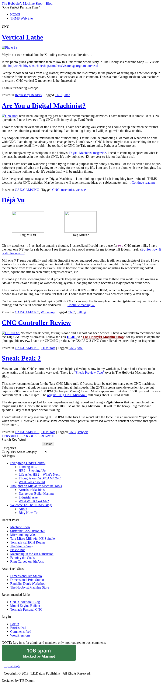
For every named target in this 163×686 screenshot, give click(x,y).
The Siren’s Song (21, 546)
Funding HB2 (28, 467)
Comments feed (20, 631)
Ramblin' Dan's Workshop (27, 583)
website (81, 190)
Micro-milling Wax (23, 535)
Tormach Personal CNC (26, 609)
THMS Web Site (21, 18)
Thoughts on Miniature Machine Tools (36, 486)
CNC (58, 95)
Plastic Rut (17, 550)
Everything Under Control (27, 463)
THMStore (48, 348)
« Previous (9, 436)
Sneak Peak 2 (21, 358)
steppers (82, 432)
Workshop (48, 312)
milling (81, 312)
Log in (14, 624)
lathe (67, 95)
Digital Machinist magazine (87, 153)
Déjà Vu (13, 200)
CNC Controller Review (36, 322)
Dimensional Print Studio (27, 580)
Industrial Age (28, 497)
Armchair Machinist (32, 490)
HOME (15, 14)
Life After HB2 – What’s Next (39, 474)
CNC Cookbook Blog (25, 602)
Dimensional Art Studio (26, 576)
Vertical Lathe (22, 37)
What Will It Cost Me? (34, 501)
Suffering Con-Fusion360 (27, 531)
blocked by (44, 654)
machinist (67, 190)
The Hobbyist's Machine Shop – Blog (27, 3)
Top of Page (12, 666)
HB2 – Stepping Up (32, 470)
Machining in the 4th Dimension (31, 554)
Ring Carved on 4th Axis (27, 561)
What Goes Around (32, 482)
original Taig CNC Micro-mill (67, 395)
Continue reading (145, 182)
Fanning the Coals (22, 557)
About (23, 509)
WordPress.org (20, 635)
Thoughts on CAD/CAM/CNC (40, 478)
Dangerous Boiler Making (36, 493)
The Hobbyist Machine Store (29, 587)
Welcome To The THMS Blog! (31, 505)
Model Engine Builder (25, 605)
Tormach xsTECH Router (27, 542)
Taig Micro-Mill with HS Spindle (32, 538)
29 (42, 436)
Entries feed (18, 628)
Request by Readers (28, 95)
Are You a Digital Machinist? (44, 105)
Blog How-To (28, 512)
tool (80, 348)
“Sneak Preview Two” (89, 372)
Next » (49, 436)
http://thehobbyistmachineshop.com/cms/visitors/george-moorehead (53, 66)
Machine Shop (20, 527)
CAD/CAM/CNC (27, 190)
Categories (9, 452)
